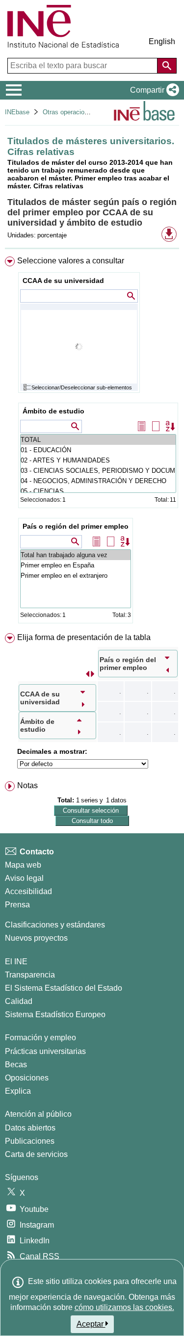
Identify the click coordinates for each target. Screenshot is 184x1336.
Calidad (18, 1001)
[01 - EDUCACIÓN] (98, 450)
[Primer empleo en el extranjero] (76, 575)
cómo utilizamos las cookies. (124, 1307)
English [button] (162, 41)
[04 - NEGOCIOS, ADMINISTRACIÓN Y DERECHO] (98, 481)
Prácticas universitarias (45, 1051)
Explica (18, 1091)
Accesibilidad (28, 891)
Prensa (17, 904)
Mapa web (23, 865)
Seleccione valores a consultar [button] (70, 261)
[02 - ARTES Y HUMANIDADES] (98, 460)
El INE (16, 961)
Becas (16, 1064)
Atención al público (38, 1114)
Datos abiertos (30, 1128)
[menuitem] (92, 442)
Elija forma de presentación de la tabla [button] (84, 637)
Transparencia (30, 975)
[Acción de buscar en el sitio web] (167, 66)
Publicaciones (29, 1141)
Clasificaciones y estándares (55, 925)
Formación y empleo (40, 1037)
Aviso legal (24, 878)
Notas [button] (27, 785)
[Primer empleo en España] (76, 565)
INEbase (17, 112)
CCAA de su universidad (63, 280)
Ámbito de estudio (53, 411)
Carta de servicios (36, 1154)
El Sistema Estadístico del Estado (63, 988)
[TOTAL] (98, 440)
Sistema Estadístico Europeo (55, 1014)
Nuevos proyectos (36, 938)
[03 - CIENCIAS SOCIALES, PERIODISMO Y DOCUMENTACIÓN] (98, 470)
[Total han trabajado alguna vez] (76, 555)
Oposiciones (27, 1078)
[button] (152, 90)
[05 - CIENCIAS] (98, 491)
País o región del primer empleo (76, 526)
